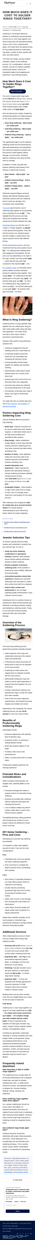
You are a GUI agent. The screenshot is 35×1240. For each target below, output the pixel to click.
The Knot (6, 208)
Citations (16, 1201)
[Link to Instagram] (25, 1233)
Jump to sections (16, 91)
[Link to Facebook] (23, 1233)
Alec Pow (25, 26)
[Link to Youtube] (31, 1233)
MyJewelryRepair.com (10, 225)
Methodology (9, 1201)
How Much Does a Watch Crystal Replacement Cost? (17, 523)
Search (18, 1211)
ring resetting (22, 404)
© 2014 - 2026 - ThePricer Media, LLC (11, 1223)
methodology (6, 30)
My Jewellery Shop (9, 268)
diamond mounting (9, 406)
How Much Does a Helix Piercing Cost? (15, 531)
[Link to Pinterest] (28, 1233)
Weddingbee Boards (15, 245)
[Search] (26, 3)
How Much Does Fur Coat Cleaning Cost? (15, 527)
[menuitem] (26, 3)
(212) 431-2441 (14, 1226)
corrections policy (16, 30)
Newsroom (23, 1201)
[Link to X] (17, 1233)
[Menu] (30, 3)
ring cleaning (12, 404)
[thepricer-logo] (10, 3)
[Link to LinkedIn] (20, 1233)
